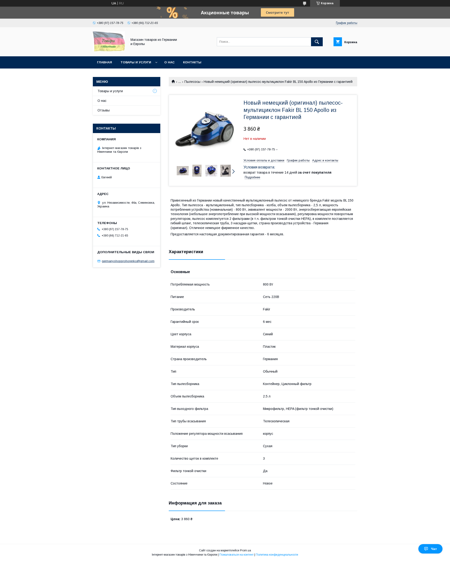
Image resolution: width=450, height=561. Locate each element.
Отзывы (104, 110)
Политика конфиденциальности (277, 554)
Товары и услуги (135, 62)
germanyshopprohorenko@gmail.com (128, 261)
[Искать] (317, 41)
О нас (169, 62)
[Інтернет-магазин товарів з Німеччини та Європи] (109, 50)
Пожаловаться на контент (236, 554)
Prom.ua (245, 550)
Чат (434, 549)
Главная (104, 62)
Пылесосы (192, 82)
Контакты (192, 62)
